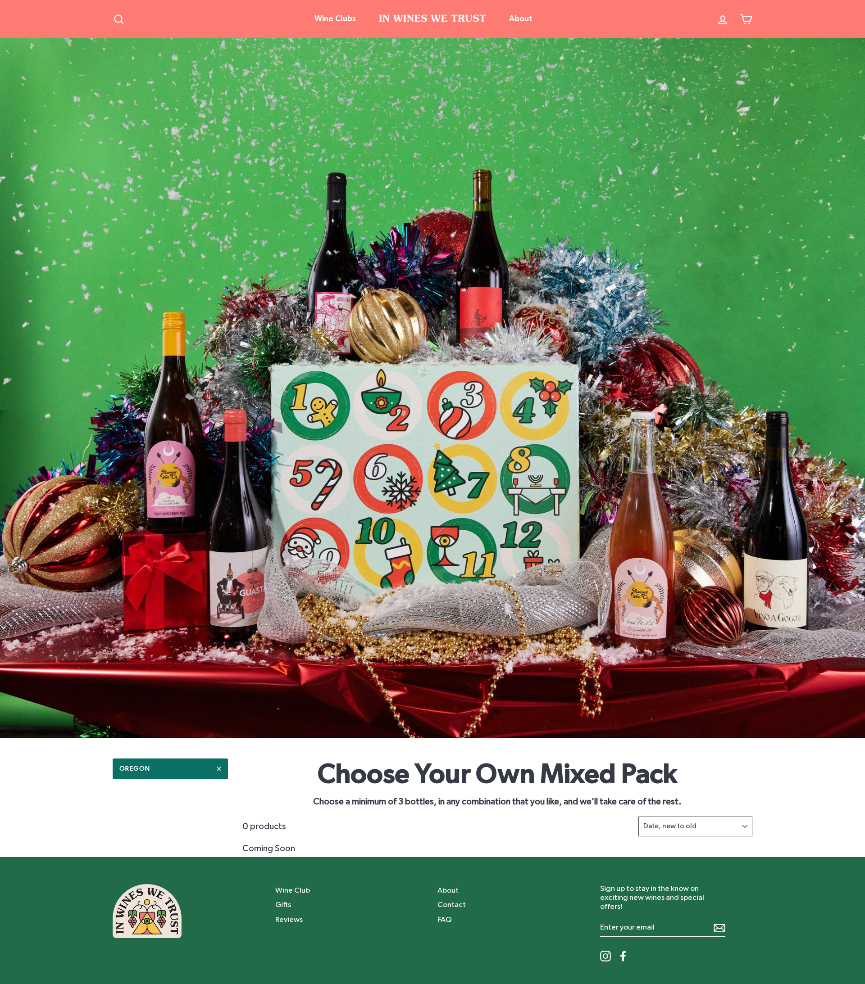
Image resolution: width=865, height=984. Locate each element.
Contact (451, 904)
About (521, 19)
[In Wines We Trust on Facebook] (623, 956)
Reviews (289, 919)
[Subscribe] (719, 927)
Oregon (134, 769)
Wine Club (292, 890)
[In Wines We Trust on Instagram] (605, 956)
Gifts (283, 904)
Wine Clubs (335, 19)
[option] (432, 388)
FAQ (444, 919)
